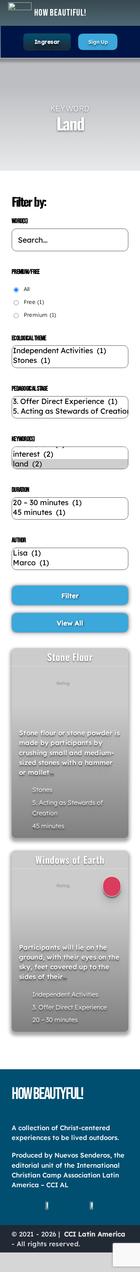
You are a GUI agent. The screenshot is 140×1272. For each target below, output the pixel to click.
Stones (42, 789)
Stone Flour (70, 657)
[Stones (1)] (70, 360)
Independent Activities (65, 994)
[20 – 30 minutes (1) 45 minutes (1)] (70, 508)
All (27, 289)
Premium (40, 314)
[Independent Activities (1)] (70, 351)
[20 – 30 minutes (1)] (70, 502)
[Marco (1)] (70, 563)
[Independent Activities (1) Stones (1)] (70, 356)
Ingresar (47, 41)
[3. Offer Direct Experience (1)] (70, 401)
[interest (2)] (70, 454)
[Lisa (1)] (70, 553)
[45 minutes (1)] (70, 512)
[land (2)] (70, 464)
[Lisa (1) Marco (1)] (70, 559)
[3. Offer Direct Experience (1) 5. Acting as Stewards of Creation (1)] (70, 407)
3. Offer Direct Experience (69, 1007)
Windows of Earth (70, 859)
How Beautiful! (60, 12)
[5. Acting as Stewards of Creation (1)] (70, 411)
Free (34, 301)
